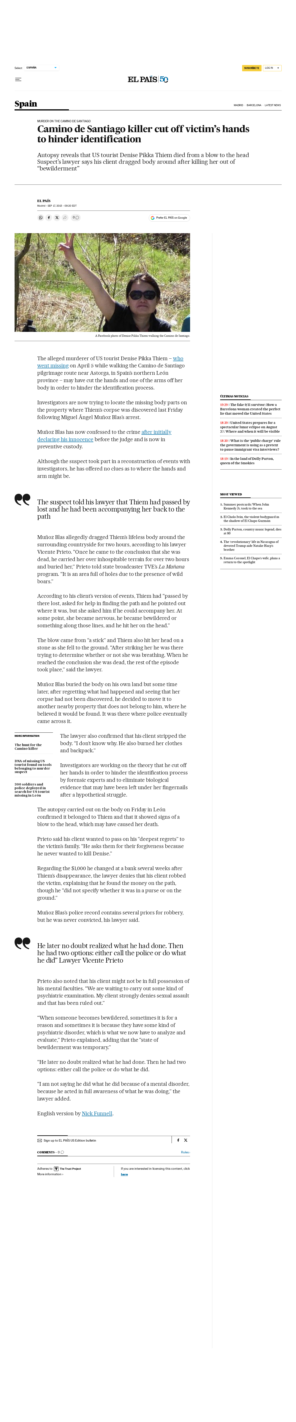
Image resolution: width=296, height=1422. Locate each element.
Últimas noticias (234, 396)
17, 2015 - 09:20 (62, 205)
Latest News (273, 105)
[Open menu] (18, 79)
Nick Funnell (97, 1113)
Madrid (238, 105)
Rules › (185, 1152)
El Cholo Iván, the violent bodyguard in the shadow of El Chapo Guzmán (251, 519)
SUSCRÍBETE (251, 68)
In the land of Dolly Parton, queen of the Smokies (247, 461)
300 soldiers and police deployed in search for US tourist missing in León (32, 790)
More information (49, 1174)
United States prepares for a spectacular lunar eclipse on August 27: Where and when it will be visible (250, 427)
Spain (26, 104)
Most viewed (231, 494)
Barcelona (254, 105)
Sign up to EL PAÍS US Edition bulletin (70, 1140)
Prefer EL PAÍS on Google (171, 217)
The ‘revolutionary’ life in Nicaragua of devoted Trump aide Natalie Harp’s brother (251, 545)
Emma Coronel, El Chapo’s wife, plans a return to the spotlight (252, 560)
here (124, 1174)
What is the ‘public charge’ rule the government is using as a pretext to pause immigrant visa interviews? (250, 445)
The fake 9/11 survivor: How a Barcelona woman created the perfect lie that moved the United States (250, 409)
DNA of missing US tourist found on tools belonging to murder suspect (33, 767)
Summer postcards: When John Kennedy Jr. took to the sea (246, 506)
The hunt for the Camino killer (28, 747)
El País (43, 201)
